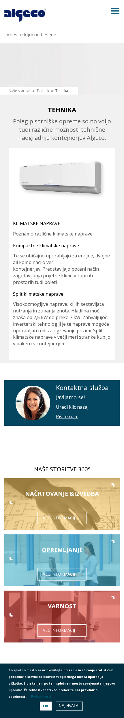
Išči (110, 35)
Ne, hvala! (69, 706)
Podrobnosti (41, 696)
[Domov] (25, 13)
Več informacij (59, 518)
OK (45, 705)
